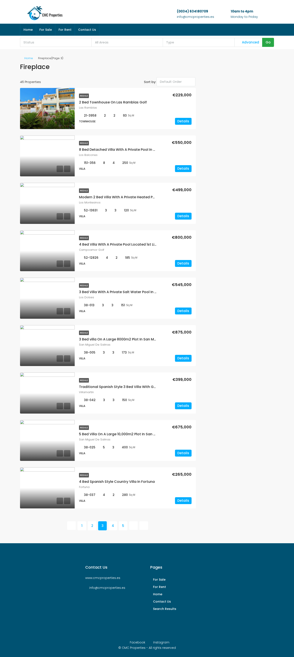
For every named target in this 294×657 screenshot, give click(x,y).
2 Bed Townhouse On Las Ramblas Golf (113, 102)
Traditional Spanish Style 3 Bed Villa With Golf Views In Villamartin (136, 386)
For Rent (65, 30)
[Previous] (71, 525)
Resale (84, 95)
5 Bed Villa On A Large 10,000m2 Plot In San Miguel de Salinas (131, 434)
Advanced (250, 42)
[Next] (133, 525)
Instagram (160, 642)
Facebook (137, 642)
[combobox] (56, 42)
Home (28, 30)
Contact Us (87, 30)
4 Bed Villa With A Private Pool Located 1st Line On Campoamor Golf (137, 244)
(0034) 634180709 (192, 11)
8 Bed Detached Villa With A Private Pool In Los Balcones (127, 149)
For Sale (45, 30)
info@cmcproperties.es (195, 16)
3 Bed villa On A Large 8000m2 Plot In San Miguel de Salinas (130, 339)
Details (183, 121)
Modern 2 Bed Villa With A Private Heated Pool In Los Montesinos (134, 197)
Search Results (164, 609)
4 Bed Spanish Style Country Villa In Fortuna (117, 481)
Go (268, 42)
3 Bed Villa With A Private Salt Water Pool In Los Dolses (126, 291)
